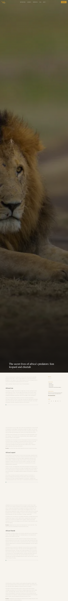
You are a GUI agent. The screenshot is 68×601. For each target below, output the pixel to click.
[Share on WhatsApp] (51, 401)
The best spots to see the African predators (55, 387)
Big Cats (50, 378)
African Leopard (51, 384)
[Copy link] (49, 401)
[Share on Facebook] (53, 401)
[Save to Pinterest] (58, 401)
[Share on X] (60, 401)
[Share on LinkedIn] (56, 401)
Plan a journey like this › (51, 395)
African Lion (50, 383)
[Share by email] (49, 403)
